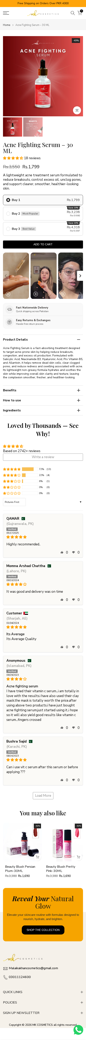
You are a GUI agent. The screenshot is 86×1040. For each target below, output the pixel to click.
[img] (43, 537)
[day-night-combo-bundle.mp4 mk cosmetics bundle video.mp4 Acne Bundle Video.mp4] (43, 276)
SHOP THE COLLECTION (43, 929)
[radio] (43, 200)
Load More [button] (43, 795)
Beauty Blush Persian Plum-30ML (20, 868)
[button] (13, 158)
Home (6, 25)
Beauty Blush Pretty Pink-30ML (60, 868)
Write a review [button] (43, 457)
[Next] (80, 276)
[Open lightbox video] (16, 276)
